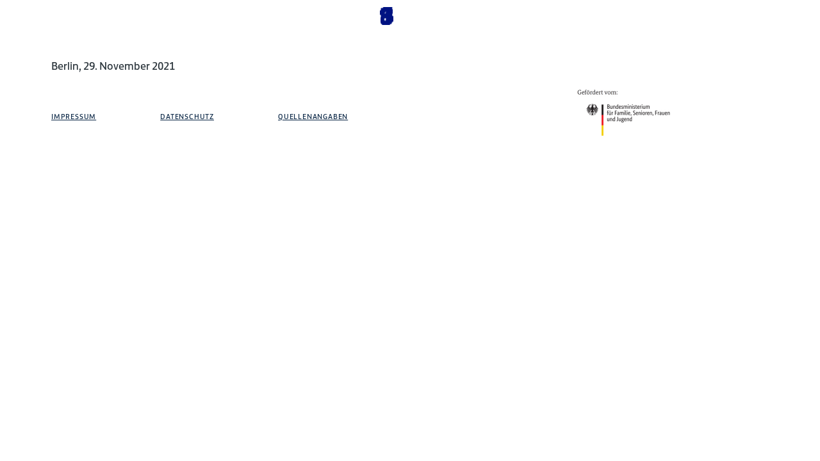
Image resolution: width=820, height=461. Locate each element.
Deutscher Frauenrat (739, 71)
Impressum (73, 116)
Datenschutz (187, 116)
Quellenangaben (313, 116)
